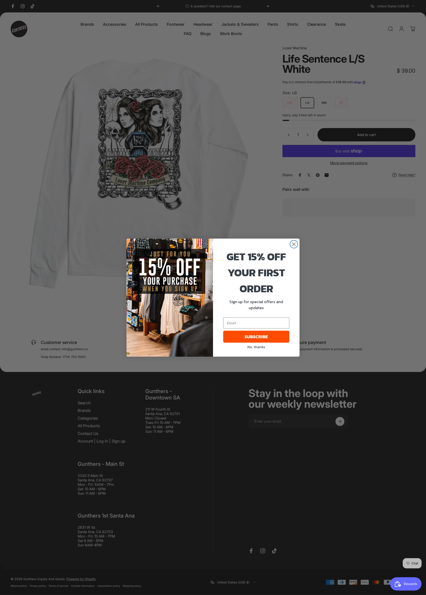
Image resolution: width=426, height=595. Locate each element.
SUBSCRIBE (256, 336)
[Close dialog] (294, 244)
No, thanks (256, 347)
